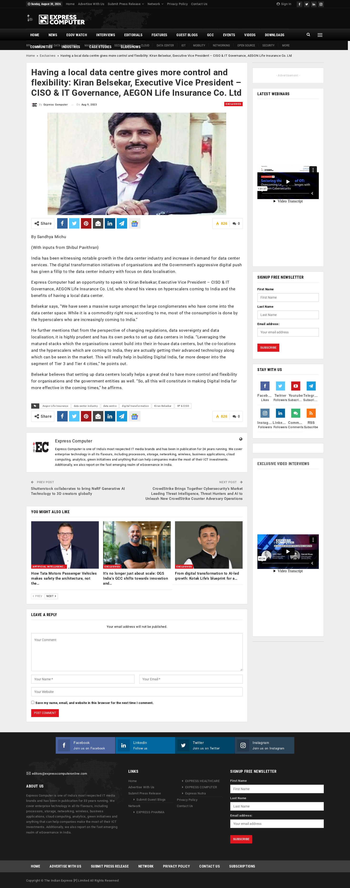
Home (70, 4)
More (286, 45)
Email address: (268, 324)
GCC (210, 35)
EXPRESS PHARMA (150, 812)
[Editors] (28, 773)
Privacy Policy (177, 4)
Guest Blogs (187, 35)
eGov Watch (76, 35)
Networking (221, 45)
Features (159, 35)
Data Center (165, 45)
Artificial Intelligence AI (50, 566)
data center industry (86, 406)
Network (154, 4)
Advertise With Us (91, 4)
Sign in (285, 4)
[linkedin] (314, 3)
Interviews (105, 35)
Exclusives (47, 55)
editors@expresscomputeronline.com (59, 773)
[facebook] (299, 3)
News (53, 35)
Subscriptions (242, 866)
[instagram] (321, 3)
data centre (110, 406)
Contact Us (199, 4)
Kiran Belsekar (162, 406)
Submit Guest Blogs (151, 799)
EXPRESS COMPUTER (201, 787)
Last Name (265, 306)
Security (268, 45)
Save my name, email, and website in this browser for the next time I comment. (94, 703)
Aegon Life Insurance (55, 406)
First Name (265, 289)
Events (229, 35)
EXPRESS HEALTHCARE (202, 781)
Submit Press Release (124, 4)
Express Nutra (195, 793)
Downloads (275, 35)
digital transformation (135, 406)
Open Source (246, 45)
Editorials (133, 35)
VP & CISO (183, 406)
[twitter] (307, 3)
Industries (71, 47)
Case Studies (100, 47)
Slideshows (130, 47)
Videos (249, 35)
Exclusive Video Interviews (283, 464)
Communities (41, 47)
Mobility (199, 45)
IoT (183, 45)
